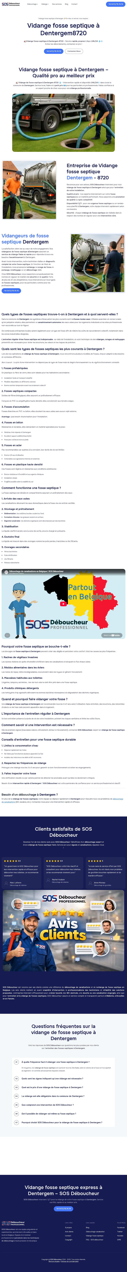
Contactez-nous (74, 51)
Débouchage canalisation (95, 1232)
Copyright (68, 1240)
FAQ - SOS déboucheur (94, 1240)
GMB (119, 1240)
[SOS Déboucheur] (11, 4)
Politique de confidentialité (69, 1261)
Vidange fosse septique (94, 1236)
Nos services (57, 4)
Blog (66, 4)
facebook (121, 1228)
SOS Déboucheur (56, 1259)
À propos (68, 1228)
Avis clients (69, 1232)
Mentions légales (54, 1261)
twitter (120, 1232)
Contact (74, 4)
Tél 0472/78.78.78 (115, 4)
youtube (120, 1236)
